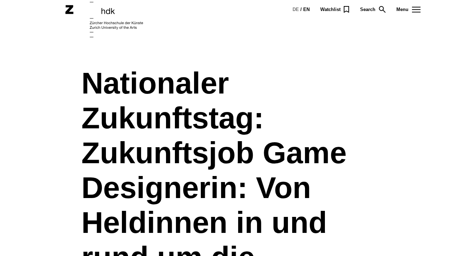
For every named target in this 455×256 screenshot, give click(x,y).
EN (306, 9)
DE (296, 9)
